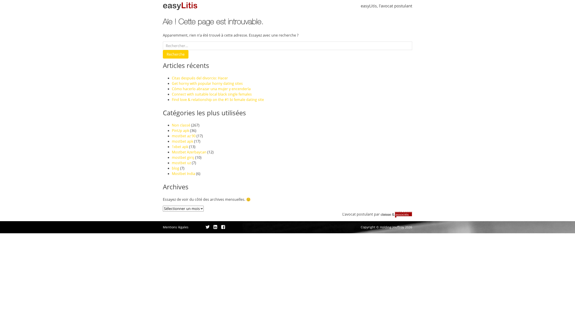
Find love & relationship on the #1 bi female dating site (218, 99)
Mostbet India (183, 173)
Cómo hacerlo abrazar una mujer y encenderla (211, 88)
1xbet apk (180, 146)
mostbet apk (182, 141)
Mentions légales (175, 227)
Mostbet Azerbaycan (189, 152)
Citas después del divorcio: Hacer (200, 78)
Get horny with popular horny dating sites (207, 83)
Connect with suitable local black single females (212, 94)
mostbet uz (181, 162)
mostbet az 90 (184, 135)
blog (175, 168)
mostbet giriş (183, 157)
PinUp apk (180, 130)
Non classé (181, 125)
